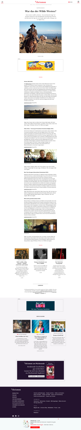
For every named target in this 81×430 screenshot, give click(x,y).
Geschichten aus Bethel (58, 333)
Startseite (31, 4)
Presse (55, 407)
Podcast (14, 395)
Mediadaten (50, 407)
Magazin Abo (37, 407)
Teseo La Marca (20, 345)
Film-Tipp (34, 4)
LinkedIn (42, 293)
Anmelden (78, 2)
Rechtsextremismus (22, 334)
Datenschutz (42, 401)
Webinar (14, 397)
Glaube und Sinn (50, 393)
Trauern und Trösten (50, 396)
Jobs (59, 407)
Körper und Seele (46, 394)
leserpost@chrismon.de (37, 292)
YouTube (13, 416)
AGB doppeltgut (54, 401)
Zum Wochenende (16, 399)
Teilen (40, 77)
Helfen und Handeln (59, 393)
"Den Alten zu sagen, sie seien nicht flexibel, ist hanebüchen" (40, 338)
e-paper (14, 407)
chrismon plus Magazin (18, 405)
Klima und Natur (37, 394)
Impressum (36, 401)
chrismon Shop (43, 407)
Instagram (54, 292)
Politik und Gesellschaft (39, 396)
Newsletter (15, 393)
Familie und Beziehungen (39, 393)
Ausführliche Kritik (28, 102)
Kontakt (48, 401)
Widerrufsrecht (62, 401)
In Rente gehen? (41, 334)
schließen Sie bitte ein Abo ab (46, 290)
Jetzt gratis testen (35, 427)
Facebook (37, 293)
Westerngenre (29, 83)
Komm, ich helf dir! (58, 335)
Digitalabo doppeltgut (18, 403)
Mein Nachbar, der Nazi (22, 336)
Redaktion (36, 412)
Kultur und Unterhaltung (57, 394)
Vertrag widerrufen (38, 402)
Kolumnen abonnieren (18, 401)
